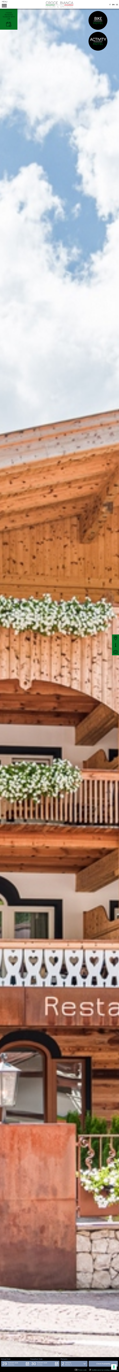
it (110, 4)
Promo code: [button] (82, 1370)
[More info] (115, 644)
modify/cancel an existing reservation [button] (105, 1370)
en (113, 4)
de (117, 4)
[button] (15, 1364)
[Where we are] (115, 637)
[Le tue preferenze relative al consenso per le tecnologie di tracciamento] (114, 1367)
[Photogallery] (115, 651)
